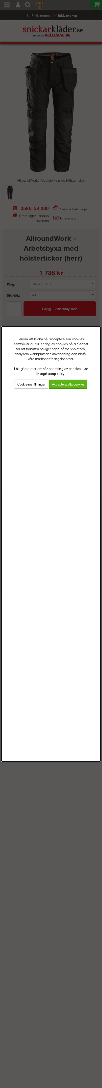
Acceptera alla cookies (68, 384)
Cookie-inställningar (31, 384)
